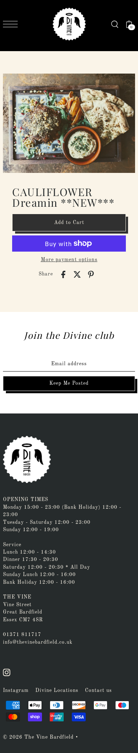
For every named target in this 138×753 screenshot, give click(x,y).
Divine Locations (56, 690)
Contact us (98, 690)
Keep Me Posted (69, 383)
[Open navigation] (12, 24)
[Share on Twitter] (77, 274)
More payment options (69, 259)
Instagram (16, 690)
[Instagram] (6, 672)
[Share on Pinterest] (91, 274)
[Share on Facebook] (63, 274)
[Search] (114, 24)
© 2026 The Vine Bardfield (38, 737)
